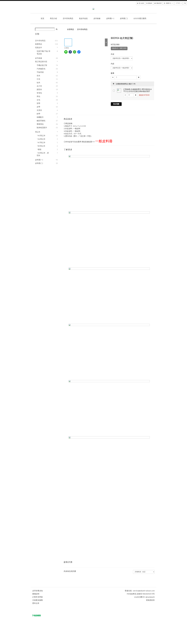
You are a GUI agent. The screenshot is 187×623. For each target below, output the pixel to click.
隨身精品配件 (42, 127)
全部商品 (70, 29)
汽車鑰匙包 (41, 69)
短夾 (38, 82)
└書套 (39, 149)
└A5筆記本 (41, 135)
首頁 (42, 18)
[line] (66, 52)
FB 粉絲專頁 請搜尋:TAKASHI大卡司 (141, 594)
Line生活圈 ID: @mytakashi (144, 597)
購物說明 (35, 594)
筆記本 (37, 132)
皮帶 (38, 107)
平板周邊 (40, 72)
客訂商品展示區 (41, 62)
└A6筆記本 (41, 139)
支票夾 (39, 110)
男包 (38, 96)
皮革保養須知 (37, 591)
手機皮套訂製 (42, 65)
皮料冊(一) (110, 18)
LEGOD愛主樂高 (140, 18)
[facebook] (70, 52)
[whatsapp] (74, 52)
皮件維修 (97, 18)
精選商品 (38, 44)
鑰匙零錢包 (41, 121)
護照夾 (39, 89)
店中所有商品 (68, 18)
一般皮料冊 (104, 141)
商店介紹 (53, 18)
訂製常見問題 (37, 597)
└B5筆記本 (41, 146)
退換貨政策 (150, 600)
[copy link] (79, 52)
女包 (38, 100)
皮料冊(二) (124, 18)
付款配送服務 (37, 600)
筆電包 (39, 93)
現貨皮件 (38, 47)
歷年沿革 (35, 603)
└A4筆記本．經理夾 (43, 154)
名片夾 (39, 86)
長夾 (38, 76)
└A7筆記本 (41, 142)
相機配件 (40, 117)
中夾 (38, 79)
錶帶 (38, 114)
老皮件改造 (83, 18)
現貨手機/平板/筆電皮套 (43, 52)
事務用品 (40, 124)
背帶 (38, 103)
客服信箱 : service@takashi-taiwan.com (140, 591)
